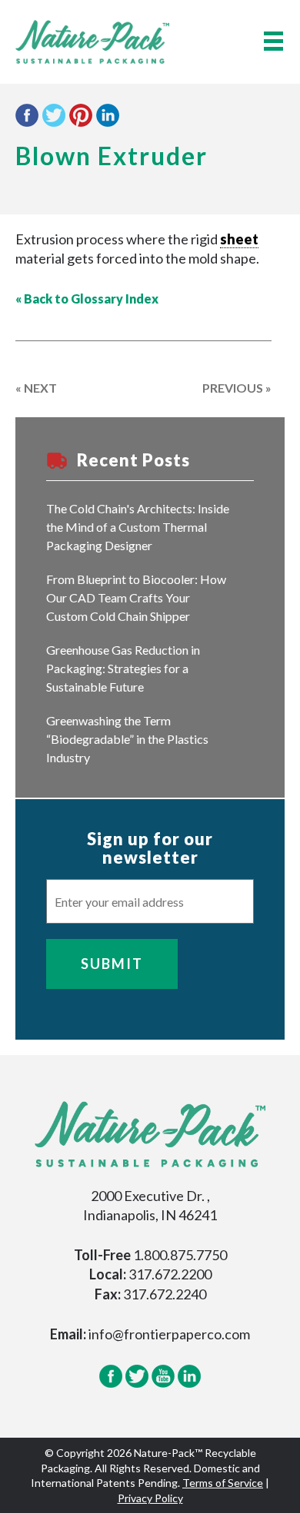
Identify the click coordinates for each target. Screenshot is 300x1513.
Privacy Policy (150, 1498)
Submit (112, 963)
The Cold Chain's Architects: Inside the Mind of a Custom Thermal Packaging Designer (137, 526)
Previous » (237, 387)
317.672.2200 (170, 1274)
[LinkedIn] (189, 1384)
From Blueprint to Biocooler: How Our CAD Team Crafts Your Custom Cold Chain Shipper (136, 597)
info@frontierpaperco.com (169, 1334)
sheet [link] (239, 239)
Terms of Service (222, 1482)
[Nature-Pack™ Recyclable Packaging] (92, 40)
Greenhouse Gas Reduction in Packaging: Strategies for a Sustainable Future (123, 668)
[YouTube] (163, 1384)
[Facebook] (110, 1384)
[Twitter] (136, 1384)
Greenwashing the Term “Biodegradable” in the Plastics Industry (127, 739)
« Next (36, 387)
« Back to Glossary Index (86, 298)
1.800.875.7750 (180, 1254)
